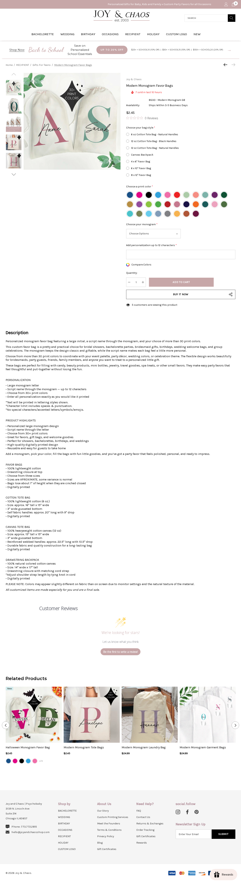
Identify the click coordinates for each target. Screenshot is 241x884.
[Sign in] (226, 4)
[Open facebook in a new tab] (186, 812)
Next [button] (235, 725)
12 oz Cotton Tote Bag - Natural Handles (155, 148)
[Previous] (226, 65)
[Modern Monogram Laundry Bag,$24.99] (150, 715)
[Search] (231, 18)
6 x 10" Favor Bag (141, 168)
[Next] (232, 65)
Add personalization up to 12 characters (151, 245)
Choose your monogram (142, 224)
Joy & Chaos (134, 79)
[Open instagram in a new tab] (178, 812)
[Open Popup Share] (230, 294)
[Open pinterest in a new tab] (196, 812)
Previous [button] (5, 725)
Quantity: (131, 272)
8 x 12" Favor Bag (141, 175)
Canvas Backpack (142, 154)
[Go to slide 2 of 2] (123, 770)
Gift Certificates (106, 849)
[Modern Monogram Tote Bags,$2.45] (92, 715)
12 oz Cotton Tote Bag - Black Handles (153, 141)
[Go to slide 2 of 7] (13, 174)
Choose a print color (139, 186)
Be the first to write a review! (120, 652)
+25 (41, 761)
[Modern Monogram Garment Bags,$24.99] (208, 715)
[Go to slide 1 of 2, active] (117, 770)
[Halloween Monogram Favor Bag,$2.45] (34, 715)
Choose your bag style (140, 127)
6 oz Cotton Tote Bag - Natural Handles (154, 134)
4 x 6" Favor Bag (140, 161)
